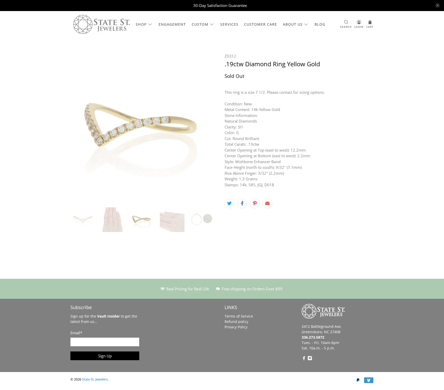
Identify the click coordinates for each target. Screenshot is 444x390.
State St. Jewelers (95, 379)
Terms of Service (239, 316)
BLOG (319, 24)
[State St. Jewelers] (101, 24)
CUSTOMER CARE (260, 24)
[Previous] (78, 127)
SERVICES (229, 24)
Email (76, 332)
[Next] (211, 127)
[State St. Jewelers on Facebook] (304, 359)
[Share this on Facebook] (242, 203)
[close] (437, 5)
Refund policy (236, 321)
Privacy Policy (236, 326)
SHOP (141, 24)
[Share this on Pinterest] (255, 203)
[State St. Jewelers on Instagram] (310, 359)
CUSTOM (200, 24)
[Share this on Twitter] (229, 203)
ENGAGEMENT (172, 24)
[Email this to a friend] (267, 203)
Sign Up (105, 355)
